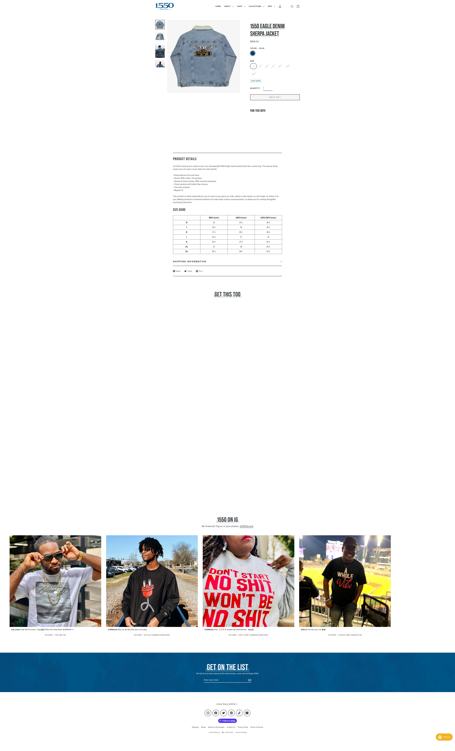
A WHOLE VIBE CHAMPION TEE (350, 635)
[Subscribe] (249, 680)
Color (257, 48)
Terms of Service (256, 727)
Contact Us (231, 727)
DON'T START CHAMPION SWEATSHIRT (253, 635)
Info (270, 6)
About (227, 6)
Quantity (255, 88)
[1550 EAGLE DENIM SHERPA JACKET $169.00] (256, 126)
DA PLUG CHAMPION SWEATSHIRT (157, 635)
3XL (253, 74)
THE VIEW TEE (60, 635)
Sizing (203, 727)
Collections (255, 6)
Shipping (195, 727)
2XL (287, 66)
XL (280, 66)
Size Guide (256, 81)
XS (253, 66)
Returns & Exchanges (216, 727)
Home (218, 6)
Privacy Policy (243, 727)
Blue (252, 53)
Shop (240, 6)
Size (252, 61)
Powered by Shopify (241, 732)
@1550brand (246, 526)
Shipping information (189, 261)
